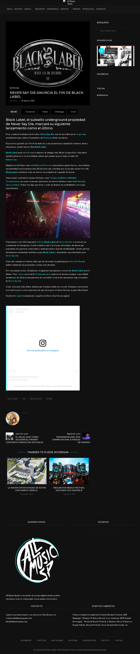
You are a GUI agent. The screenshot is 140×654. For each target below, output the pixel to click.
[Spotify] (123, 9)
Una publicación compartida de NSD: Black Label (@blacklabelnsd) (43, 386)
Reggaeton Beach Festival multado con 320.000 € (69, 489)
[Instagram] (115, 9)
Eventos (64, 9)
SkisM (31, 143)
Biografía (40, 9)
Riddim (49, 399)
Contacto (101, 9)
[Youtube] (118, 9)
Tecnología (88, 9)
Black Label (40, 147)
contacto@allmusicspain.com (19, 618)
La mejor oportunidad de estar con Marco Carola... (27, 489)
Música (27, 9)
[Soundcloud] (121, 9)
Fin (24, 399)
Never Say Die (36, 399)
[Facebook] (110, 9)
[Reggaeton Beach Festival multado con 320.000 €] (69, 471)
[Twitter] (113, 9)
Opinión (76, 9)
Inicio (9, 9)
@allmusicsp (102, 95)
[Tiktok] (126, 9)
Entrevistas (52, 9)
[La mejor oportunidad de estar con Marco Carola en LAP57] (26, 471)
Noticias (18, 9)
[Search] (131, 9)
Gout (14, 100)
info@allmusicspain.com (16, 621)
